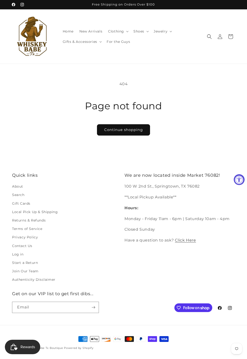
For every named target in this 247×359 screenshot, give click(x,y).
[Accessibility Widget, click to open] (239, 179)
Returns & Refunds (29, 220)
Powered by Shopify (79, 348)
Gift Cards (21, 203)
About (17, 186)
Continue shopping (123, 129)
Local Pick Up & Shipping (35, 212)
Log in (18, 254)
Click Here (185, 240)
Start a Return (25, 263)
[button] (117, 31)
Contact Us (22, 246)
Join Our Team (25, 271)
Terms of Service (27, 229)
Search (18, 195)
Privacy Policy (25, 237)
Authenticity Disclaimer (33, 279)
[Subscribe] (93, 307)
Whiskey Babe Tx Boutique (43, 348)
